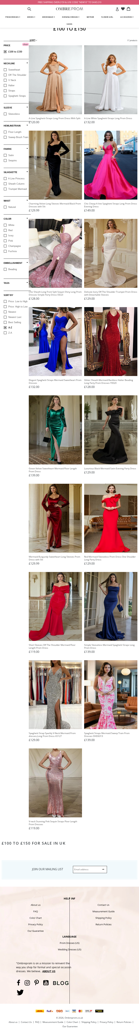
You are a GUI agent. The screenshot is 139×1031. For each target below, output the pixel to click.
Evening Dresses (70, 17)
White (11, 225)
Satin (11, 155)
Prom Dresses (12, 17)
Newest (12, 312)
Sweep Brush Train (18, 137)
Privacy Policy (35, 924)
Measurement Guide (103, 911)
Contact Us (103, 905)
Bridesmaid (48, 17)
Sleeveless (14, 114)
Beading (12, 269)
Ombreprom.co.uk (74, 1017)
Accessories (126, 17)
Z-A (10, 332)
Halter (11, 85)
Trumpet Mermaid (17, 189)
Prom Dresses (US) (69, 943)
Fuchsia (12, 251)
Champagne (14, 246)
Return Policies (103, 924)
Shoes (69, 24)
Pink (10, 240)
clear (25, 44)
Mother (90, 17)
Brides (30, 17)
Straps (11, 90)
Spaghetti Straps (17, 96)
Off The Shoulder (17, 75)
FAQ (35, 911)
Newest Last (14, 317)
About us (36, 905)
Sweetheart (14, 69)
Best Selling (14, 322)
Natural (12, 207)
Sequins (12, 160)
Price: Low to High (18, 301)
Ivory (11, 235)
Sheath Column (16, 183)
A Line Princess (16, 178)
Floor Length (14, 132)
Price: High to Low (18, 306)
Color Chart (36, 917)
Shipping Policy (103, 917)
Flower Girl (107, 17)
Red (10, 230)
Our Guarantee (36, 930)
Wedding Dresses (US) (69, 949)
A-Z (10, 327)
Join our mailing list (47, 869)
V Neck (12, 80)
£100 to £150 (15, 51)
